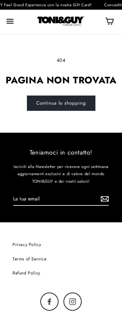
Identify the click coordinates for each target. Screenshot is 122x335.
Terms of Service (30, 259)
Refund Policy (26, 273)
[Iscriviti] (105, 198)
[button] (10, 21)
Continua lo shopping (61, 103)
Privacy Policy (27, 244)
